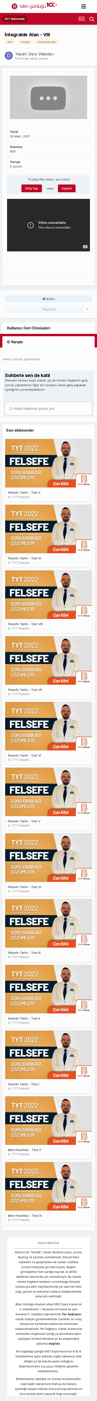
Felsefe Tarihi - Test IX (24, 558)
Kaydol (67, 188)
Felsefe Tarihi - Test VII (25, 690)
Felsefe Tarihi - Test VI (24, 755)
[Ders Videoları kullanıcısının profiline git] (9, 56)
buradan (47, 1366)
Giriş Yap (31, 188)
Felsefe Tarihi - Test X (24, 492)
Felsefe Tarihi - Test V (24, 821)
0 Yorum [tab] (15, 342)
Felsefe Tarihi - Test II (24, 1018)
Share (50, 299)
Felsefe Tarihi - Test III (24, 952)
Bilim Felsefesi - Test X (24, 1150)
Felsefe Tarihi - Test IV (24, 887)
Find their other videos (31, 58)
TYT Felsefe (20, 497)
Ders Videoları (41, 54)
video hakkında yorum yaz (33, 408)
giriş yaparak (76, 385)
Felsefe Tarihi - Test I (23, 1084)
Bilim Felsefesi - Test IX (25, 1215)
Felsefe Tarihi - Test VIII (25, 624)
